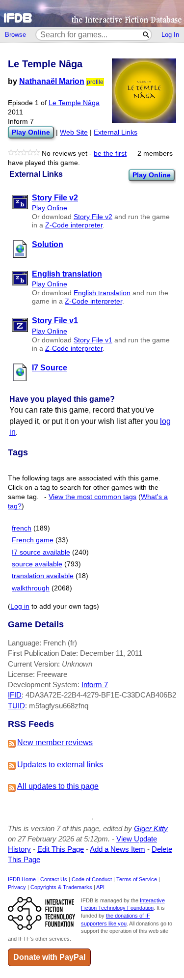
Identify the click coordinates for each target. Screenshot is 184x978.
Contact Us (53, 879)
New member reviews (55, 742)
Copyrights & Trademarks (61, 887)
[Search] (146, 34)
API (100, 887)
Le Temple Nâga (74, 103)
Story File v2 (93, 217)
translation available (43, 576)
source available (37, 564)
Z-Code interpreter (74, 225)
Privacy (17, 887)
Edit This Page (60, 849)
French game (32, 540)
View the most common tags (92, 497)
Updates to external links (60, 764)
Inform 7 (94, 684)
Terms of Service (136, 879)
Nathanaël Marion (51, 81)
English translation (102, 293)
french (21, 528)
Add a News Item (117, 849)
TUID (16, 705)
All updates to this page (58, 786)
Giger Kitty (151, 828)
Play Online (151, 175)
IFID (15, 695)
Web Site (74, 132)
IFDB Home (22, 879)
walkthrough (31, 588)
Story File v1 (93, 340)
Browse (15, 34)
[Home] (92, 13)
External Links (115, 132)
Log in (19, 606)
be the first (110, 153)
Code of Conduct (92, 879)
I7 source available (41, 552)
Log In (170, 34)
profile (95, 82)
